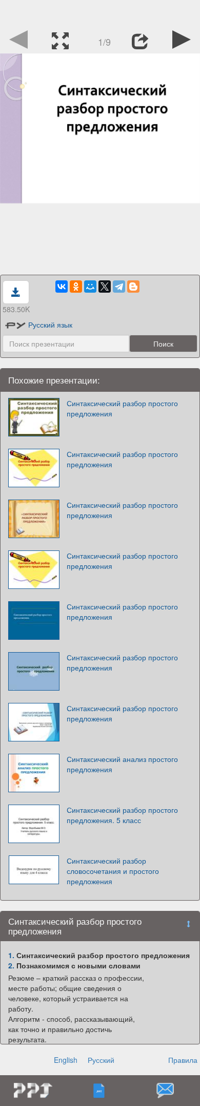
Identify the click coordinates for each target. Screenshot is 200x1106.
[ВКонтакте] (61, 286)
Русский (101, 1060)
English (65, 1060)
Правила (182, 1060)
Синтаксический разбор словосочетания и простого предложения (113, 870)
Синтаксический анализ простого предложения (122, 764)
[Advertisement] (100, 13)
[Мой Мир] (90, 286)
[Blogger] (133, 286)
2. (11, 965)
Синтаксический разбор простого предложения (122, 408)
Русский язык (50, 324)
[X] (104, 286)
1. (11, 955)
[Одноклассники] (76, 286)
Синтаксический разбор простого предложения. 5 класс (122, 815)
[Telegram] (119, 286)
